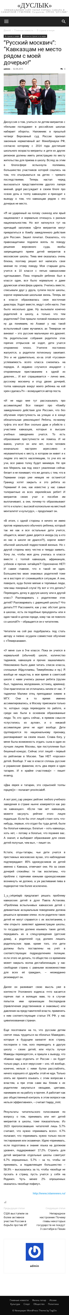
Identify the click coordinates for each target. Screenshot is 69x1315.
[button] (64, 22)
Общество (39, 1304)
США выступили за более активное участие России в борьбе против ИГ (16, 1219)
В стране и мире (46, 30)
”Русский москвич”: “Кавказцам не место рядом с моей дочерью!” (32, 52)
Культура (15, 1304)
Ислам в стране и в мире (34, 36)
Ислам (52, 1300)
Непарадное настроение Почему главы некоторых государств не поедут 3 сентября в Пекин (51, 1221)
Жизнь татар (39, 1300)
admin (7, 68)
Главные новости (23, 30)
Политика (53, 1304)
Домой (7, 30)
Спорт (27, 1304)
